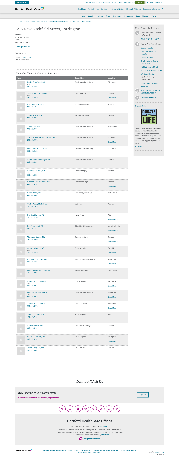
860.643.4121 (32, 151)
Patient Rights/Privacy (113, 450)
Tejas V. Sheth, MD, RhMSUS (38, 93)
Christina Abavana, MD (35, 248)
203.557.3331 (32, 350)
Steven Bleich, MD (34, 126)
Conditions (117, 16)
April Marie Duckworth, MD (37, 281)
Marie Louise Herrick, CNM (37, 148)
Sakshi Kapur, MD (34, 193)
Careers (120, 2)
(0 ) (160, 2)
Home (83, 16)
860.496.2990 (32, 239)
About (100, 16)
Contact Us (131, 2)
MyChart (114, 2)
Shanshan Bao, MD (34, 115)
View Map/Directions (22, 47)
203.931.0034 (32, 273)
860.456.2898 (32, 86)
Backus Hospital (147, 48)
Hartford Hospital (147, 57)
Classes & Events (153, 2)
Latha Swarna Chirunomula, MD (39, 270)
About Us (94, 2)
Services (104, 9)
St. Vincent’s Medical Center (151, 70)
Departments (128, 16)
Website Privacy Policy (84, 453)
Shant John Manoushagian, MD (39, 160)
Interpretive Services (92, 439)
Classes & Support (142, 16)
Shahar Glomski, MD (35, 326)
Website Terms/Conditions (128, 450)
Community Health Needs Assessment (54, 450)
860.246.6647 (32, 195)
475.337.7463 (32, 317)
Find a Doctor (93, 9)
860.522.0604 (32, 129)
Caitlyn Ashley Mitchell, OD (37, 204)
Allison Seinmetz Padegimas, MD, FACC (42, 137)
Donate (140, 2)
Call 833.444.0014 (151, 39)
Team (108, 16)
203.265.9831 (32, 140)
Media (125, 2)
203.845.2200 (32, 217)
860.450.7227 (32, 228)
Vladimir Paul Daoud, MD (36, 303)
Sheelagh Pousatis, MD (36, 171)
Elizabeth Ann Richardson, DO (38, 182)
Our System (21, 2)
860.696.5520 (32, 175)
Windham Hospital (148, 74)
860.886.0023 (32, 162)
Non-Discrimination (99, 450)
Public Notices (97, 453)
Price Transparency (86, 450)
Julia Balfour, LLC (159, 452)
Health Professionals (104, 2)
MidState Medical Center (150, 67)
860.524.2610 (32, 97)
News (154, 16)
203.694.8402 (32, 328)
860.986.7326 (32, 262)
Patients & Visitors (117, 9)
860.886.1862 (32, 107)
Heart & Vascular (35, 22)
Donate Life (140, 106)
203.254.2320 (32, 252)
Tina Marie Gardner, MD (36, 237)
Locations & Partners (151, 9)
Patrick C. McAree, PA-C (36, 82)
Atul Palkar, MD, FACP (35, 104)
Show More (112, 98)
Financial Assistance (73, 450)
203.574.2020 (32, 206)
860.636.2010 (32, 297)
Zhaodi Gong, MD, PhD (36, 348)
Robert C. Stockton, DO (36, 337)
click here (105, 435)
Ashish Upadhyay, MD (35, 314)
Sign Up (143, 395)
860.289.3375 (32, 118)
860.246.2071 (32, 286)
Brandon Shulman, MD (35, 215)
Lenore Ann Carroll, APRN (37, 292)
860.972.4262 (32, 184)
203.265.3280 (32, 339)
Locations (91, 16)
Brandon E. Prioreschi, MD (37, 259)
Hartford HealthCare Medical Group (58, 22)
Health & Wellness (133, 9)
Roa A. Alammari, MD (35, 226)
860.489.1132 (26, 57)
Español (88, 2)
